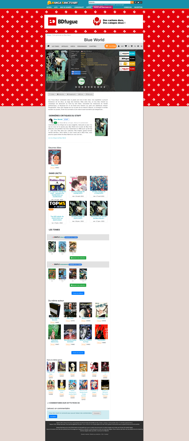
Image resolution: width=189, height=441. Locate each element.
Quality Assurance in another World (72, 392)
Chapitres (92, 46)
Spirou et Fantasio (99, 4)
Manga (62, 3)
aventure (91, 63)
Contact (106, 434)
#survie (83, 66)
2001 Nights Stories (54, 319)
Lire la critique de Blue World (57, 138)
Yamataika (101, 340)
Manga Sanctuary (67, 422)
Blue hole (54, 165)
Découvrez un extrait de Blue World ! (99, 217)
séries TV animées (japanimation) (124, 422)
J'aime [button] (52, 94)
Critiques (64, 46)
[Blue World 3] (72, 246)
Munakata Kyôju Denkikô (70, 341)
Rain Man (70, 318)
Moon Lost (86, 318)
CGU (102, 434)
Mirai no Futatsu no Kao (86, 341)
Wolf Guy (94, 372)
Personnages (82, 46)
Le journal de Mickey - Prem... (96, 6)
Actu (55, 7)
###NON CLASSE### (109, 4)
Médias (88, 7)
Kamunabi (101, 318)
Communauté (79, 7)
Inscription (138, 7)
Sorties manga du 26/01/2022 (78, 217)
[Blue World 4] (83, 274)
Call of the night (120, 4)
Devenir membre (85, 434)
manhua (110, 422)
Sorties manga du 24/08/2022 (78, 192)
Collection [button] (61, 94)
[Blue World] (57, 65)
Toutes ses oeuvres (78, 353)
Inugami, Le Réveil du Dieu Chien (105, 392)
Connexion (128, 7)
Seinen (83, 55)
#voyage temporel (94, 65)
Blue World (58, 119)
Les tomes (55, 46)
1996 (82, 57)
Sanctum (50, 390)
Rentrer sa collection (95, 434)
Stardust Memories (54, 341)
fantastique (84, 63)
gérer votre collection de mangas (88, 424)
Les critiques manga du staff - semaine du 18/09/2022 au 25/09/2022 (57, 194)
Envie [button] (81, 94)
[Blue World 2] (62, 246)
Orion (83, 372)
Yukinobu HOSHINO (87, 59)
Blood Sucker (61, 372)
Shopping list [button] (72, 94)
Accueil (49, 7)
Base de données (66, 7)
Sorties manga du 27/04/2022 (98, 192)
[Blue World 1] (52, 246)
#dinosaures (84, 65)
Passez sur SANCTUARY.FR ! (103, 7)
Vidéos (72, 46)
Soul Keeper (72, 372)
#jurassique (103, 65)
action (96, 63)
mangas (101, 422)
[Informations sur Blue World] (48, 46)
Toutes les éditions (78, 293)
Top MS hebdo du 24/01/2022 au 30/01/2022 (57, 218)
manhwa (105, 422)
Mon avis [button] (89, 94)
